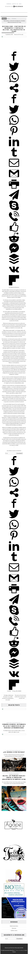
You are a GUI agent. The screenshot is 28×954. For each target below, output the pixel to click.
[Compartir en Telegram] (14, 199)
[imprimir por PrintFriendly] (14, 188)
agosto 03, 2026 (9, 772)
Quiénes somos (14, 930)
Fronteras (9, 691)
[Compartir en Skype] (14, 210)
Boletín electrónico (14, 926)
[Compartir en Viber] (14, 220)
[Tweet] (14, 71)
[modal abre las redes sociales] (14, 92)
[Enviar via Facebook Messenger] (14, 253)
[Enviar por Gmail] (14, 178)
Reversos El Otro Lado (18, 34)
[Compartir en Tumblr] (14, 156)
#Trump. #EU (15, 691)
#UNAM (19, 691)
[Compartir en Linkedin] (14, 146)
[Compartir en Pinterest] (14, 135)
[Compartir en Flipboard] (14, 285)
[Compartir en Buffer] (14, 263)
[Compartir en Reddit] (14, 242)
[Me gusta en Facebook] (14, 231)
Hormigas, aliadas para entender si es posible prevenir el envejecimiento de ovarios (7, 697)
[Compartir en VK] (14, 274)
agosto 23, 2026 (9, 722)
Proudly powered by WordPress (8, 950)
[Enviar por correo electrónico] (14, 167)
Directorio (14, 928)
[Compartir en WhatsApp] (14, 82)
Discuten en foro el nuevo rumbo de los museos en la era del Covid (20, 697)
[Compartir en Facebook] (14, 60)
